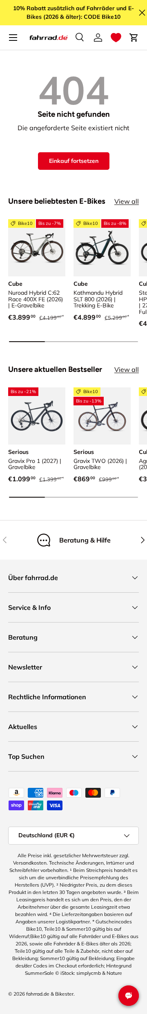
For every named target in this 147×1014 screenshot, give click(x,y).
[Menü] (13, 38)
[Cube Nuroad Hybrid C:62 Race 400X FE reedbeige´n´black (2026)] (36, 247)
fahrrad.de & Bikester (50, 994)
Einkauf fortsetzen (73, 161)
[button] (116, 38)
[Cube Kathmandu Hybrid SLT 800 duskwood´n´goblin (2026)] (102, 247)
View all (126, 201)
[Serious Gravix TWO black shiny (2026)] (102, 416)
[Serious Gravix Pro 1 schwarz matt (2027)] (36, 416)
